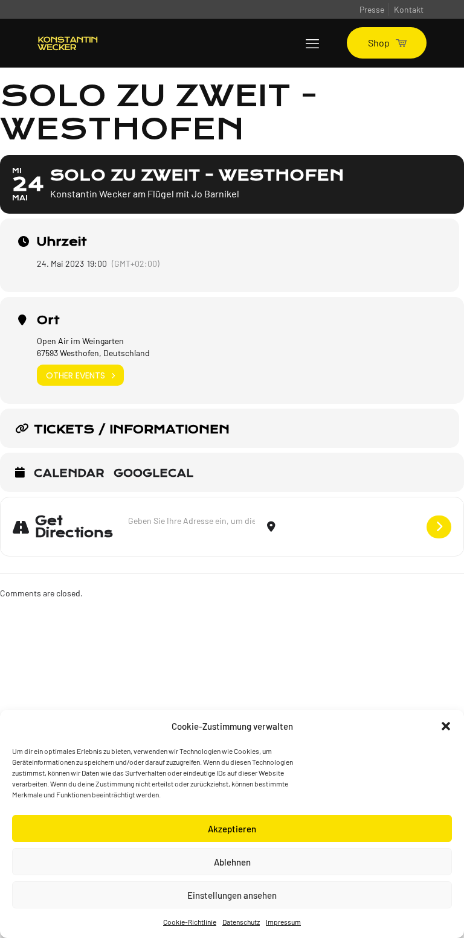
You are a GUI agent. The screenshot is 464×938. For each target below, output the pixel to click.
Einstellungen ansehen (232, 895)
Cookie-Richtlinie (189, 921)
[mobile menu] (312, 43)
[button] (446, 726)
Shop (379, 42)
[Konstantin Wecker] (67, 43)
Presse (371, 9)
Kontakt (409, 9)
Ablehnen (232, 862)
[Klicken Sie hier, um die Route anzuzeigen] (439, 526)
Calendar (69, 474)
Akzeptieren (232, 828)
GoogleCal (153, 474)
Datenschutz (241, 921)
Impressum (283, 921)
